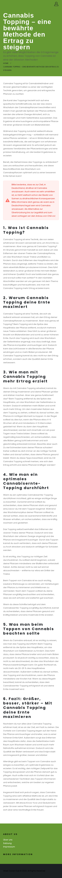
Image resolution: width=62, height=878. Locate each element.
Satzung (7, 843)
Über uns (7, 839)
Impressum (9, 846)
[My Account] (56, 4)
